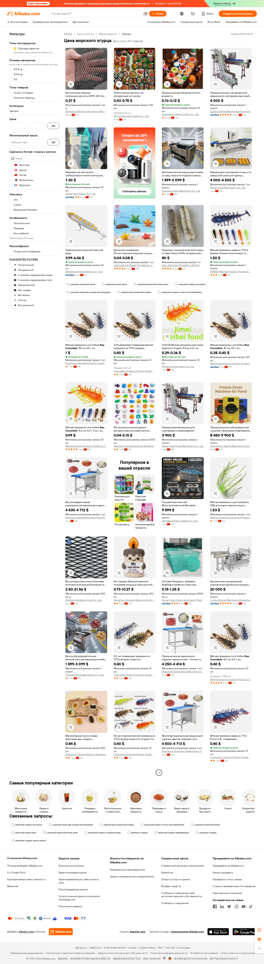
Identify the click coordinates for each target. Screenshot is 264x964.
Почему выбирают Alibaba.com (25, 865)
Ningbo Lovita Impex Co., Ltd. (178, 366)
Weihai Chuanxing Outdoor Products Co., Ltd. (231, 517)
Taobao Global (147, 947)
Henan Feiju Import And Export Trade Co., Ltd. (183, 600)
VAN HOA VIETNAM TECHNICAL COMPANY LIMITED (135, 265)
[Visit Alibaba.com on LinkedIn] (222, 906)
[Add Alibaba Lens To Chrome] (61, 931)
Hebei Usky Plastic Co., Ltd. (80, 193)
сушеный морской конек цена (152, 284)
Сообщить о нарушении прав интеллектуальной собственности (181, 895)
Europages (184, 947)
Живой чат (167, 872)
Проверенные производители (127, 869)
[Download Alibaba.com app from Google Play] (245, 931)
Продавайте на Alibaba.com (228, 865)
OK (53, 125)
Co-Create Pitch (16, 872)
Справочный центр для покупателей (182, 865)
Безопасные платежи (71, 865)
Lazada (132, 947)
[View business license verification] (164, 958)
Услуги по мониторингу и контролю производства (79, 898)
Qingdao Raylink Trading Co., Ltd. (180, 520)
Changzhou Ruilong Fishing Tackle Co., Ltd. (135, 371)
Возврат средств (171, 886)
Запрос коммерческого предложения (132, 876)
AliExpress (81, 947)
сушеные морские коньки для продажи (90, 292)
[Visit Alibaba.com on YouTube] (243, 906)
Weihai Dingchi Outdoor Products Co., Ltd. (86, 446)
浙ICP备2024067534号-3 (224, 958)
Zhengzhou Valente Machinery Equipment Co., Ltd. (231, 446)
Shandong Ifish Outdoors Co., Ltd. (84, 271)
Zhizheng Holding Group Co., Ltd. (83, 600)
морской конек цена (116, 284)
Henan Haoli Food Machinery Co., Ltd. (182, 446)
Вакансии (12, 886)
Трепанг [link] (126, 34)
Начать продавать (223, 872)
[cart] (193, 14)
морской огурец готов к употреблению (182, 292)
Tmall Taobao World (114, 947)
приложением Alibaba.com (187, 931)
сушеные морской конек (82, 284)
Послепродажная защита (73, 889)
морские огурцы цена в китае (30, 840)
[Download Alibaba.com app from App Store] (218, 931)
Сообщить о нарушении (175, 903)
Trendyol (170, 947)
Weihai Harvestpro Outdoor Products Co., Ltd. (231, 363)
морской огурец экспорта (192, 284)
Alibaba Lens (26, 931)
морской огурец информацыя (173, 832)
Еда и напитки (85, 34)
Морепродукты (108, 34)
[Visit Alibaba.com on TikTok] (251, 906)
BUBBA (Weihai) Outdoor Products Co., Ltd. (231, 271)
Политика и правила (70, 906)
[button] (145, 14)
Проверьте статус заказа (227, 879)
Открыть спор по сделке (175, 879)
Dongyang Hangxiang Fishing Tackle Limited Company (86, 363)
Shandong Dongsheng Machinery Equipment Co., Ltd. (86, 517)
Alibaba (68, 34)
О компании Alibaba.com (22, 858)
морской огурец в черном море (104, 832)
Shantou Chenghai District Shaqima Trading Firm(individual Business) (135, 446)
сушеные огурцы (208, 832)
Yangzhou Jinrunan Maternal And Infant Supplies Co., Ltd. (135, 600)
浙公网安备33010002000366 (190, 958)
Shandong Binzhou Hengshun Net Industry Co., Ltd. (86, 111)
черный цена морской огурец (136, 292)
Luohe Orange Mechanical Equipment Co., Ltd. (231, 111)
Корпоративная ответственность (26, 879)
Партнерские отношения (227, 893)
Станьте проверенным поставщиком (234, 886)
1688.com (95, 947)
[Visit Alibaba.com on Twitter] (229, 906)
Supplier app (137, 931)
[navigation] (34, 403)
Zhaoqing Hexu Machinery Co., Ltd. (181, 190)
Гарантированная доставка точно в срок (79, 881)
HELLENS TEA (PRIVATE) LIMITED (181, 265)
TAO (160, 947)
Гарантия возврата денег (73, 872)
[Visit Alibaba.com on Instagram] (236, 906)
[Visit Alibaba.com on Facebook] (215, 906)
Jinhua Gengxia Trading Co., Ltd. (131, 116)
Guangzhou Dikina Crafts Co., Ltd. (180, 114)
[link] (259, 930)
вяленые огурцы (139, 832)
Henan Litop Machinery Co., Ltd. (228, 187)
